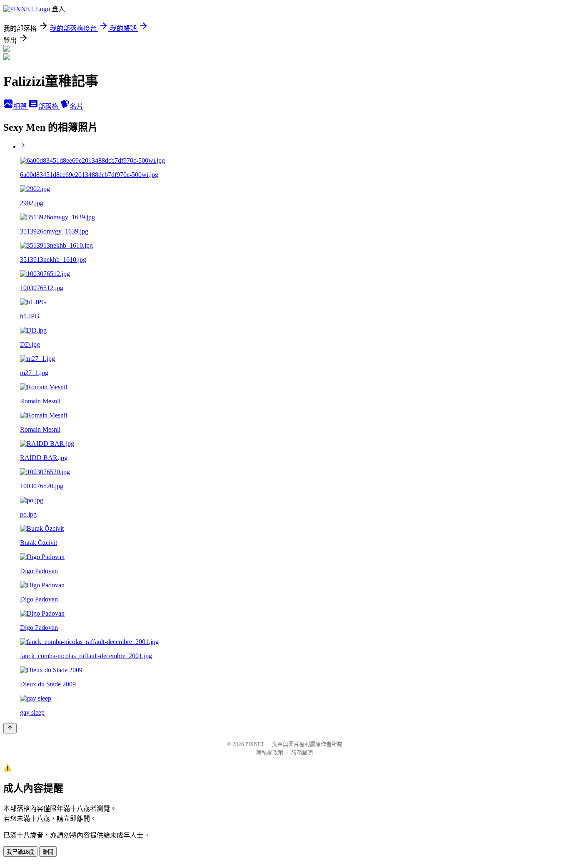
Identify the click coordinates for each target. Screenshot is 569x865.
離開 (47, 852)
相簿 (20, 106)
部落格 (49, 106)
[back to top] (10, 728)
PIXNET (254, 744)
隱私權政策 (269, 752)
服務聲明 (302, 752)
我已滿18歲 (20, 852)
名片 (76, 106)
